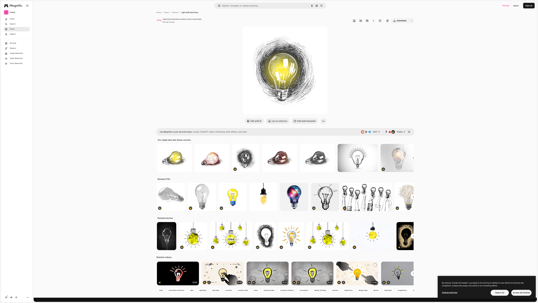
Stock (166, 12)
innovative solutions (176, 290)
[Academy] (11, 297)
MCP (375, 132)
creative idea (243, 290)
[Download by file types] (411, 20)
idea (191, 290)
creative (228, 290)
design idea (363, 290)
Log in (516, 5)
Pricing (505, 5)
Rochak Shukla (168, 22)
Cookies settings (449, 292)
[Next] (413, 158)
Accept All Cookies (521, 292)
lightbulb (202, 290)
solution (335, 290)
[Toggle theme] (16, 297)
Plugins (400, 132)
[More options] (373, 20)
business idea (269, 290)
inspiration (348, 290)
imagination (402, 290)
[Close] (409, 132)
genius (376, 290)
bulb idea (215, 290)
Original (261, 32)
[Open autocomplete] (218, 6)
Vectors (175, 12)
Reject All (499, 292)
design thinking (320, 290)
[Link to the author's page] (158, 21)
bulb (161, 290)
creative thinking (287, 290)
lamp (256, 290)
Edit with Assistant (306, 121)
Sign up (528, 5)
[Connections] (6, 297)
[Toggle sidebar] (27, 5)
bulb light (388, 290)
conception (303, 290)
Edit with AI (256, 121)
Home (158, 12)
